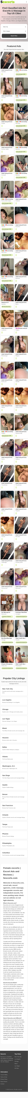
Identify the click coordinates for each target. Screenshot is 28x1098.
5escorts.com (8, 945)
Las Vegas (17, 1066)
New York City (18, 1056)
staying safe (18, 934)
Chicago (17, 1061)
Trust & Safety (4, 1074)
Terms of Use (4, 1077)
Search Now (14, 35)
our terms (5, 936)
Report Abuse (4, 1081)
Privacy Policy (4, 1079)
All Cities (17, 1068)
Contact (2, 1083)
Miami (16, 1063)
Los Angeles (18, 1059)
